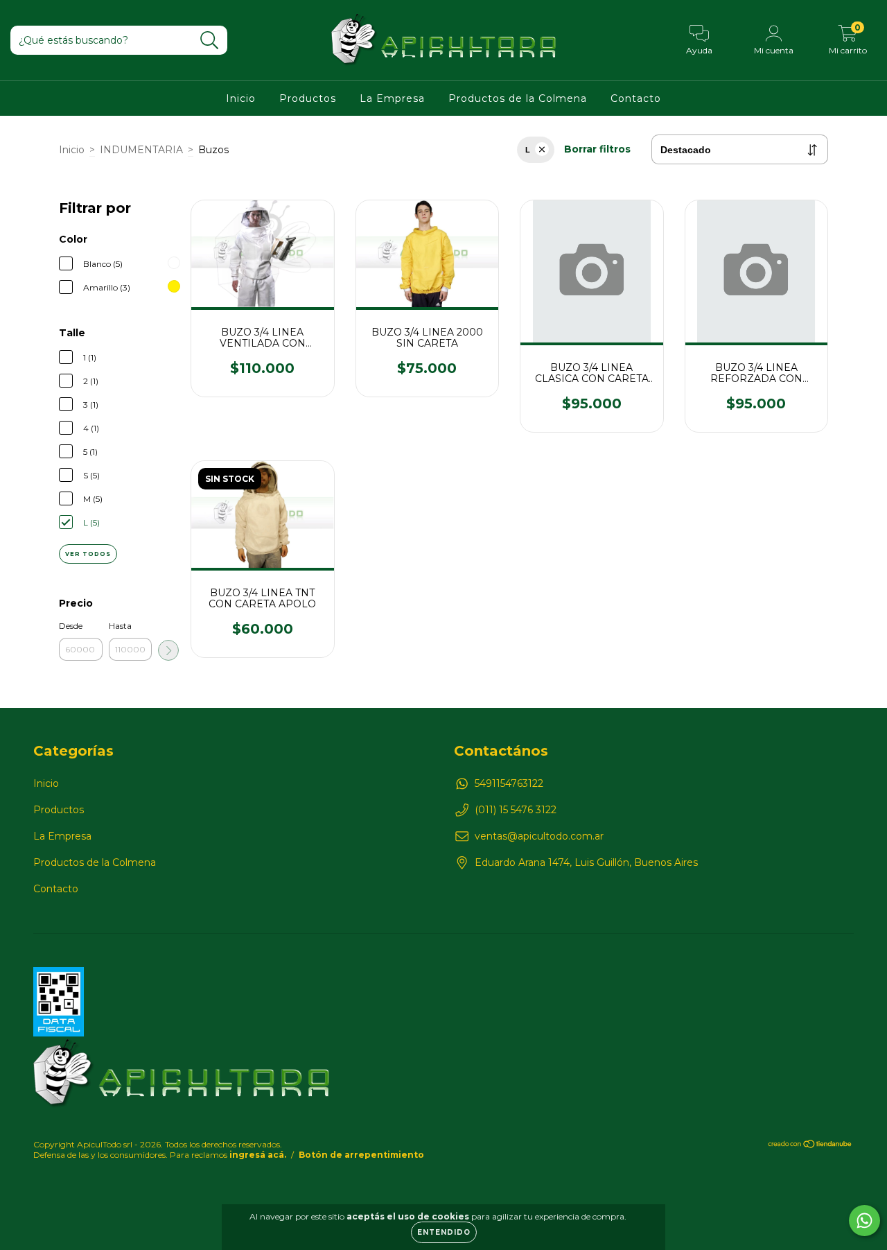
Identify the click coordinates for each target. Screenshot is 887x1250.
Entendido (444, 1232)
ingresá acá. (257, 1154)
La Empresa (392, 98)
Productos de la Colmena (517, 98)
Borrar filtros (597, 149)
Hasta (120, 625)
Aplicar (168, 650)
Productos (307, 98)
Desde (70, 625)
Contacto (636, 98)
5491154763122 (509, 783)
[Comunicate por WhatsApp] (864, 1220)
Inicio (241, 98)
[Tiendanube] (810, 1145)
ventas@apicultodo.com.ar (539, 836)
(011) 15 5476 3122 (515, 810)
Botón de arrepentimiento (361, 1154)
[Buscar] (209, 40)
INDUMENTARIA (141, 150)
